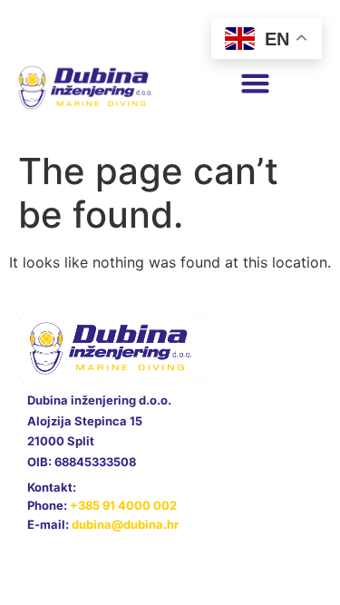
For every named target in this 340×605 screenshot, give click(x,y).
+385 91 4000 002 (123, 505)
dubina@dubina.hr (125, 524)
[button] (255, 83)
